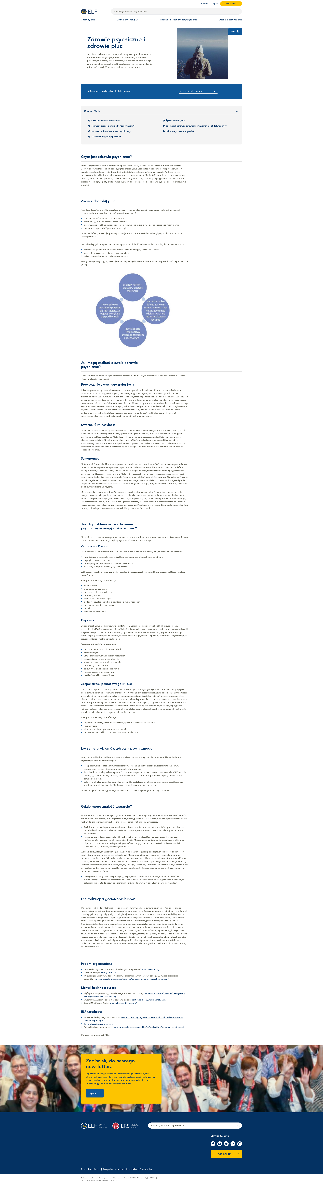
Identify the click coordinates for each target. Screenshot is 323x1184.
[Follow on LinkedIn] (233, 1145)
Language (214, 4)
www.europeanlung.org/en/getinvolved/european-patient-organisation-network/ (132, 979)
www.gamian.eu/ (108, 972)
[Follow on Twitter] (226, 1145)
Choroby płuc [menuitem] (88, 19)
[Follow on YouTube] (219, 1145)
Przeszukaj (195, 1125)
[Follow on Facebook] (213, 1145)
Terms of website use (90, 1169)
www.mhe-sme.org (150, 969)
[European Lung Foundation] (94, 11)
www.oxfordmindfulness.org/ (123, 1003)
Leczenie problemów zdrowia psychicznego (111, 131)
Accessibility (131, 1169)
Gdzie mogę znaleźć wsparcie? (180, 131)
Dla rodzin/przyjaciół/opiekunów (106, 136)
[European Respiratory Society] (126, 1125)
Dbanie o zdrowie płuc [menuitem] (230, 19)
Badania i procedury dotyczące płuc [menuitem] (178, 19)
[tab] (161, 112)
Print (233, 31)
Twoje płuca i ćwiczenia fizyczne (98, 1024)
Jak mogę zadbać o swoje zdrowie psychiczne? (112, 126)
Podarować (231, 3)
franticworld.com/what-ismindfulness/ (149, 1000)
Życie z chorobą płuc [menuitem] (127, 19)
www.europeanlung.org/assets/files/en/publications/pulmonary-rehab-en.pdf (149, 1027)
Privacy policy (146, 1169)
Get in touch (224, 1153)
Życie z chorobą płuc (175, 120)
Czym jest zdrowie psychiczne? (105, 120)
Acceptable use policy (113, 1169)
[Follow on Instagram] (239, 1145)
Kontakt (204, 4)
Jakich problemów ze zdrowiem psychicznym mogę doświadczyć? (196, 126)
